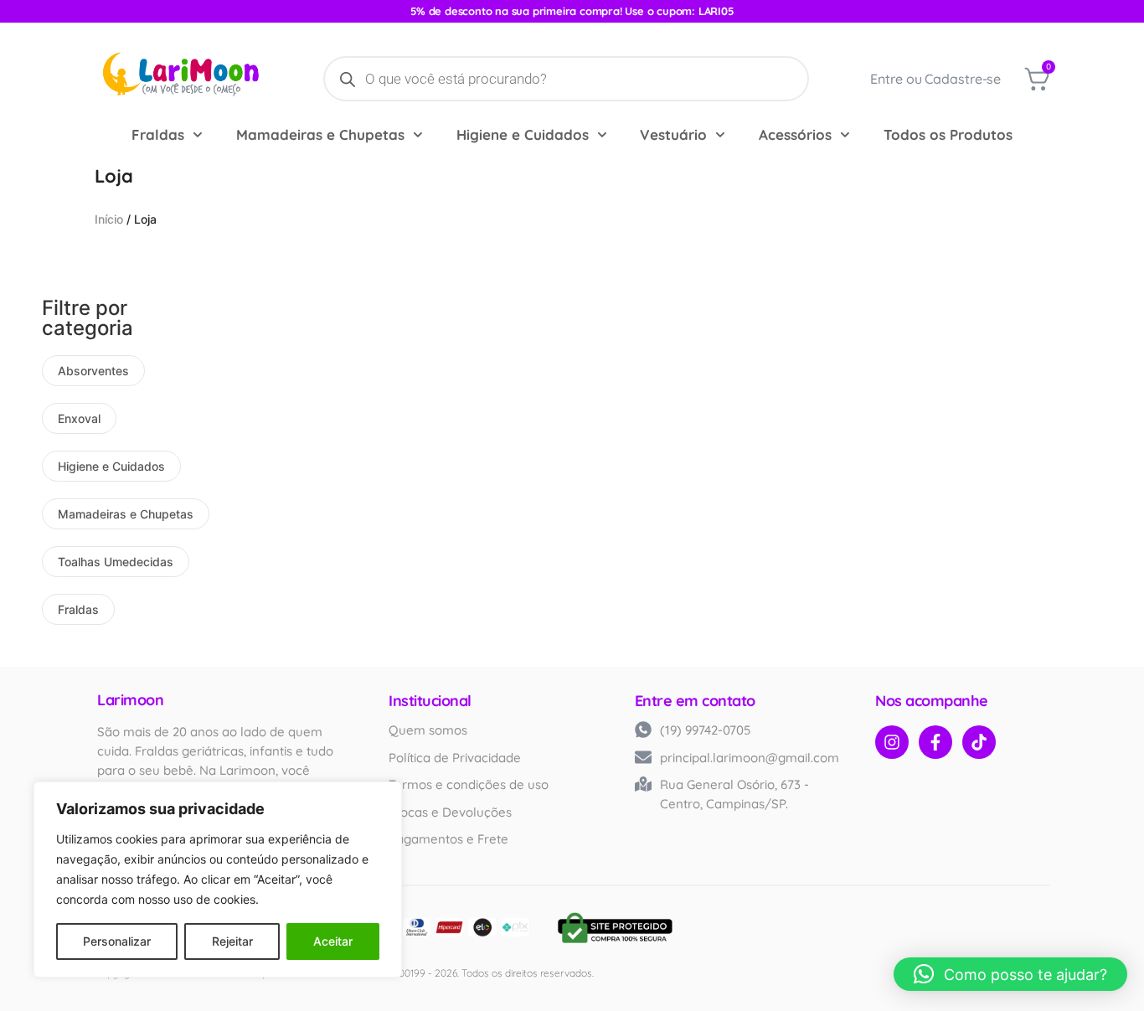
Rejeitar (232, 941)
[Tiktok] (979, 742)
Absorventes (93, 371)
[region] (217, 879)
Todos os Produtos (948, 134)
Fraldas (157, 134)
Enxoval (79, 418)
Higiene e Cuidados (522, 134)
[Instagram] (892, 742)
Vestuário (673, 134)
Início (109, 219)
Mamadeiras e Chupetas (320, 134)
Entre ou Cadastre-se (935, 78)
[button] (1010, 974)
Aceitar (333, 941)
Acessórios (795, 134)
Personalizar (117, 941)
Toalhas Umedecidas (115, 562)
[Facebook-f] (935, 742)
